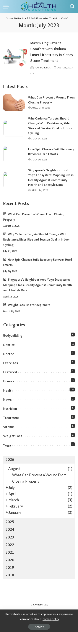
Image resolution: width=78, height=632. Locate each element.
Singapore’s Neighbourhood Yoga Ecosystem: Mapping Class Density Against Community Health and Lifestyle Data (37, 285)
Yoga (7, 445)
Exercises (10, 363)
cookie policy (51, 619)
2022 (9, 544)
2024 (9, 529)
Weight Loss (12, 436)
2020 (9, 560)
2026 (9, 459)
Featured (10, 372)
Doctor (8, 354)
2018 (9, 575)
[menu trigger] (7, 6)
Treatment (11, 418)
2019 (9, 567)
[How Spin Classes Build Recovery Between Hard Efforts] (14, 154)
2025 (9, 521)
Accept (39, 627)
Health (8, 390)
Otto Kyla (43, 67)
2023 (9, 537)
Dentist (9, 345)
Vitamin (9, 427)
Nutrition (10, 409)
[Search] (72, 6)
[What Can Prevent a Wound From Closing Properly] (14, 102)
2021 (9, 552)
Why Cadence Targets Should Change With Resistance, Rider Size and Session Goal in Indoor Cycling (36, 239)
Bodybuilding (13, 335)
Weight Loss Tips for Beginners (29, 305)
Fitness (8, 381)
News (7, 400)
